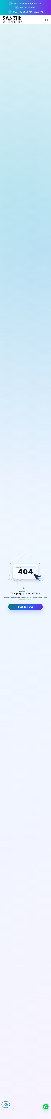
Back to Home (25, 606)
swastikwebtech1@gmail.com (28, 3)
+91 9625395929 (28, 7)
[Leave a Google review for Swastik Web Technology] (5, 1104)
